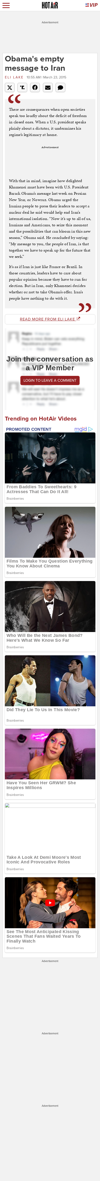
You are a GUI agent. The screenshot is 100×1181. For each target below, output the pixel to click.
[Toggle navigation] (6, 5)
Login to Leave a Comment (50, 380)
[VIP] (91, 5)
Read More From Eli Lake (48, 319)
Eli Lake (15, 77)
